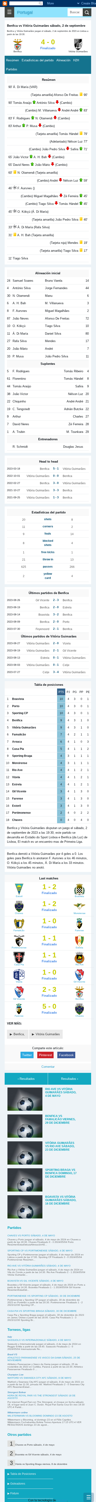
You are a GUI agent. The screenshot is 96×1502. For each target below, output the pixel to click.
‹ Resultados (26, 1079)
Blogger (62, 1500)
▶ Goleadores (16, 1483)
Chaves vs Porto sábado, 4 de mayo (31, 1235)
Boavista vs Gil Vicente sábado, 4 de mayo (35, 1281)
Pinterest (45, 1055)
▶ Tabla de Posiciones (21, 1474)
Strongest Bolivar (16, 1392)
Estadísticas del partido (38, 60)
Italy (9, 1336)
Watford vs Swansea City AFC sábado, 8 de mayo (39, 1378)
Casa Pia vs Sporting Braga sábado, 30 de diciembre (42, 1311)
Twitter (27, 1055)
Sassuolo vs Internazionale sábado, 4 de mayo (39, 1340)
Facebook (66, 1055)
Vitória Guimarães (48, 1034)
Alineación (63, 60)
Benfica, (20, 1034)
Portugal (25, 12)
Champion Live (15, 1374)
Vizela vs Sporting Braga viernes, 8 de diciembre (41, 1464)
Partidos (11, 69)
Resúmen (12, 60)
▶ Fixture (13, 1493)
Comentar (48, 1066)
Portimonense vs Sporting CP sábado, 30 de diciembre (43, 1296)
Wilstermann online (17, 1412)
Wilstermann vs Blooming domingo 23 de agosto (39, 1415)
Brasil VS (12, 1354)
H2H (76, 60)
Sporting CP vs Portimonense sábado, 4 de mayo (39, 1250)
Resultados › (69, 1079)
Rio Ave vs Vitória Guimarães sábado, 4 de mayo (39, 1265)
